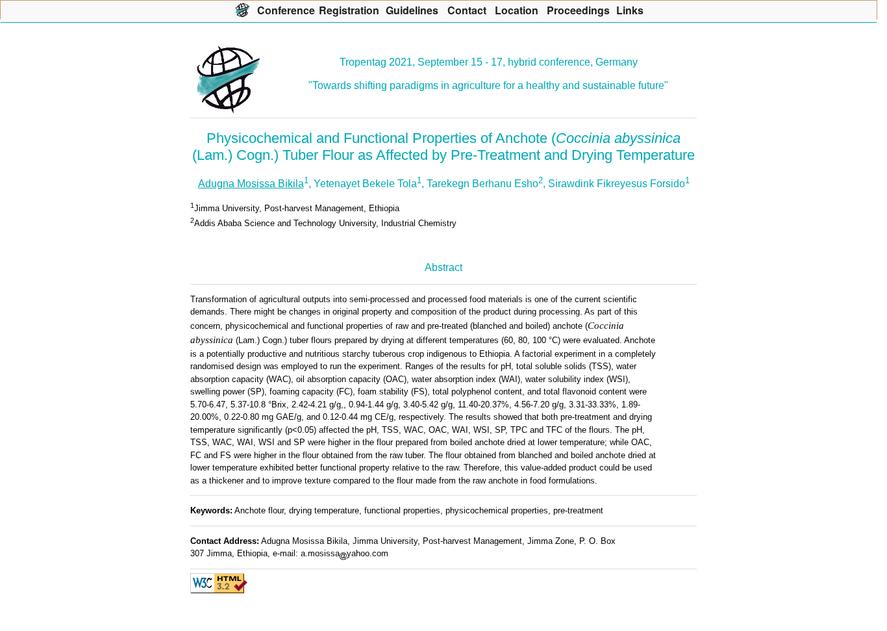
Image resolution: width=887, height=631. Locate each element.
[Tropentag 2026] (242, 10)
